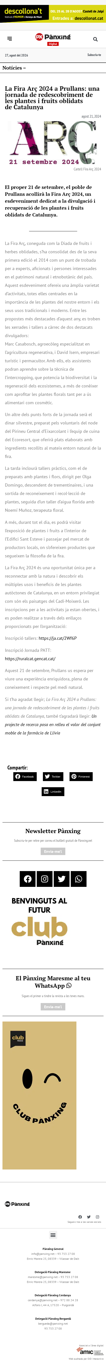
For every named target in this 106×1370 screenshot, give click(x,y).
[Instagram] (45, 879)
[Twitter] (62, 879)
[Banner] (53, 13)
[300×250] (39, 922)
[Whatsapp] (79, 879)
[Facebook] (27, 879)
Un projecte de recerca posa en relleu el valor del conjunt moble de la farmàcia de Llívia (53, 724)
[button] (95, 39)
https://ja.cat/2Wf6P (58, 638)
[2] (39, 1095)
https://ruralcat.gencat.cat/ (30, 658)
